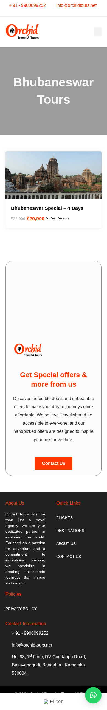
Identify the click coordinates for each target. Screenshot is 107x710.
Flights (64, 517)
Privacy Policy (21, 609)
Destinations (70, 530)
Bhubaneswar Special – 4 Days (47, 208)
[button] (98, 31)
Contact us (68, 556)
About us (66, 543)
